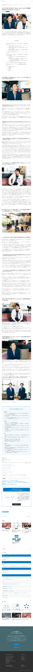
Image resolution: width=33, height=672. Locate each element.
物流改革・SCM (26, 566)
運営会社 (22, 665)
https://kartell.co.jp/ (5, 470)
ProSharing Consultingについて (10, 656)
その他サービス (23, 654)
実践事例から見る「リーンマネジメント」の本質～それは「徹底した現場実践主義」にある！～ (14, 481)
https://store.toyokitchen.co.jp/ (6, 467)
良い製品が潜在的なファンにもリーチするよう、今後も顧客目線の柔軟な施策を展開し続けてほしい (16, 65)
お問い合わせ (7, 662)
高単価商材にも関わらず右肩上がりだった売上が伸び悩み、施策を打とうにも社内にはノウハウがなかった (18, 48)
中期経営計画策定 (5, 566)
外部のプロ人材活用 (5, 597)
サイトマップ (7, 663)
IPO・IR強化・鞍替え (10, 588)
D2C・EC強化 (15, 4)
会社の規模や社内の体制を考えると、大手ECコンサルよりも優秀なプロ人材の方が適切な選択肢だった (16, 44)
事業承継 (22, 658)
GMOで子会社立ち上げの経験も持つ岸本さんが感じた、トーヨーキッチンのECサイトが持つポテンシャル (16, 52)
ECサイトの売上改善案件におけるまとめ (10, 66)
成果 (9, 69)
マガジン (12, 4)
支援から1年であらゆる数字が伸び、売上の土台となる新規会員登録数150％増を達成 (15, 62)
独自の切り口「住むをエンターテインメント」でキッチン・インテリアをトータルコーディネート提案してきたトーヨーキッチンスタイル (18, 46)
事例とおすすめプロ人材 (9, 657)
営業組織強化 (13, 566)
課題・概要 (9, 67)
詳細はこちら (16, 504)
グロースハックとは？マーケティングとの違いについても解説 (9, 480)
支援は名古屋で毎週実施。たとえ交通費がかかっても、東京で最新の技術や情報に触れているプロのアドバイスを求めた (18, 50)
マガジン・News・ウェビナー (9, 658)
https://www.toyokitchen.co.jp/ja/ (7, 464)
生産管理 (22, 566)
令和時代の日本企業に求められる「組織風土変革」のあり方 (9, 484)
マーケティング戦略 (9, 566)
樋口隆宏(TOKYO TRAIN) (8, 459)
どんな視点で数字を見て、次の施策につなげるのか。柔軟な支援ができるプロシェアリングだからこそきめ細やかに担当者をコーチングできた (18, 59)
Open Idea (22, 657)
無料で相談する (16, 644)
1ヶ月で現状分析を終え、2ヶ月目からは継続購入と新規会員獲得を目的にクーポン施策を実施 (18, 57)
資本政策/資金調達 (5, 588)
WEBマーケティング (18, 566)
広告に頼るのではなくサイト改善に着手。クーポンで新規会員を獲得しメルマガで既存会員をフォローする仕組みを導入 (16, 55)
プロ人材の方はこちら (16, 647)
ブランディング (4, 579)
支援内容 (9, 68)
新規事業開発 (4, 559)
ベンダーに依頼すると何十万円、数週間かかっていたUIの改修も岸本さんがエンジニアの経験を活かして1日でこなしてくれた (18, 61)
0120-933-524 (10, 666)
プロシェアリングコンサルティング (6, 4)
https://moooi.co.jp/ (4, 473)
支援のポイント (10, 70)
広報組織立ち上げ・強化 (9, 579)
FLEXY (22, 656)
